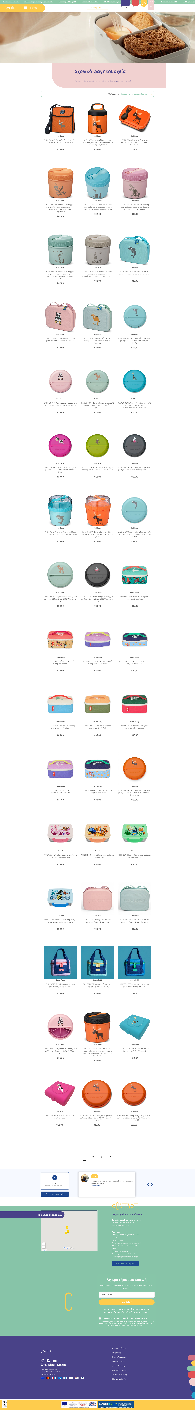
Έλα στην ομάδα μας (119, 1375)
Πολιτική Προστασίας (119, 1357)
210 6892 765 (131, 1246)
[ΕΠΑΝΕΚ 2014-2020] (79, 1405)
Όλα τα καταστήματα (125, 1263)
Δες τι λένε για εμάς (55, 1194)
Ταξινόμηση (113, 94)
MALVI (55, 1369)
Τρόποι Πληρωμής (118, 1366)
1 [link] (84, 1156)
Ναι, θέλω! (127, 1302)
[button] (97, 8)
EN (151, 6)
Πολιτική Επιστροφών (119, 1370)
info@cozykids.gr (123, 1251)
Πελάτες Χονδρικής (119, 1379)
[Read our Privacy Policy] (153, 1322)
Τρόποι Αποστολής (118, 1361)
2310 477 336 (117, 1240)
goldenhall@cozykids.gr (129, 1257)
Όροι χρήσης (116, 1353)
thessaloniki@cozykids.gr (130, 1254)
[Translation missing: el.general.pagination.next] (110, 1157)
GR (151, 1)
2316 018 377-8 (118, 1246)
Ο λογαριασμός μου (119, 1348)
